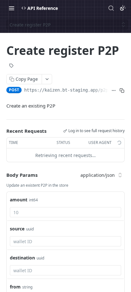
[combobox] (65, 212)
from (15, 287)
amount (18, 200)
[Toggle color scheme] (123, 8)
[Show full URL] (114, 90)
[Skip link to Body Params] (2, 175)
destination (22, 258)
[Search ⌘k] (111, 8)
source (17, 229)
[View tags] (11, 66)
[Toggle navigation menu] (11, 8)
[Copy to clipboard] (122, 90)
